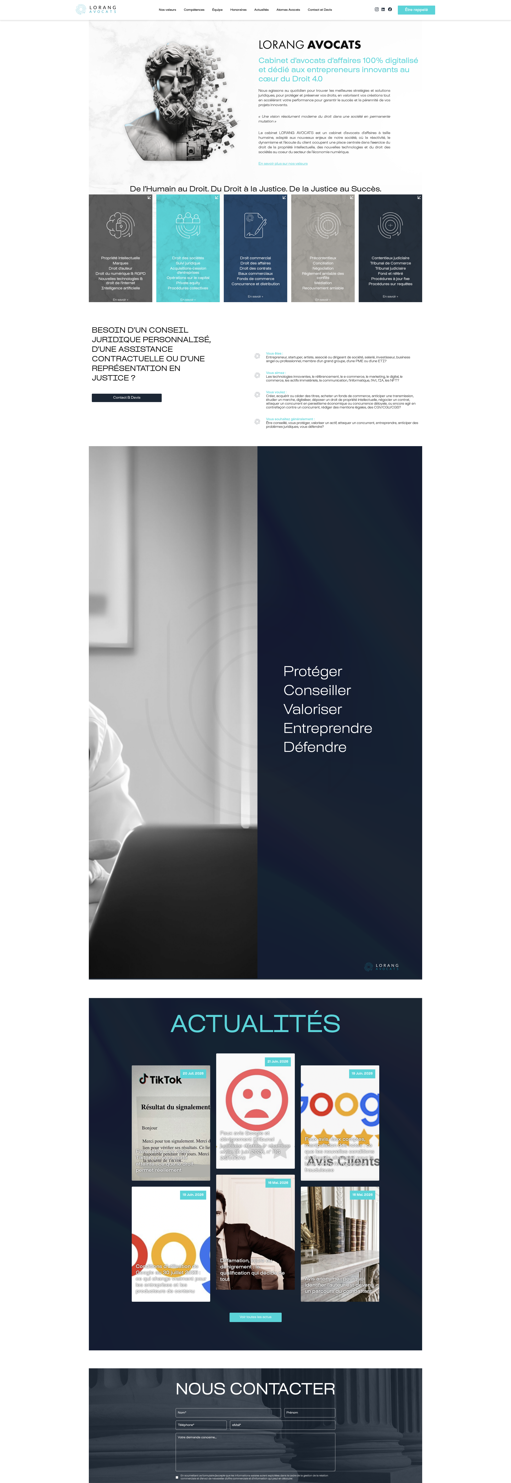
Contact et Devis (320, 10)
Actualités (261, 10)
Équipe (217, 10)
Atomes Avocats (288, 10)
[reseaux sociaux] (377, 10)
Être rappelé (416, 10)
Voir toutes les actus (255, 1317)
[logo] (96, 10)
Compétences (194, 10)
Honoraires (238, 10)
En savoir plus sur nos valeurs (283, 164)
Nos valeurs (167, 10)
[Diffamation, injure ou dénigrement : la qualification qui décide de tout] (255, 1232)
